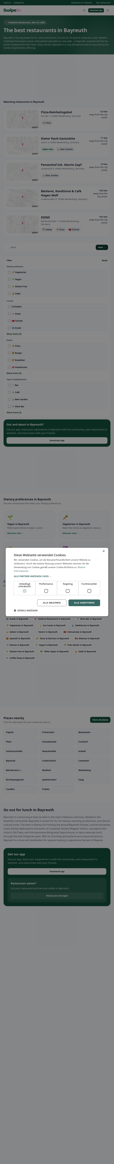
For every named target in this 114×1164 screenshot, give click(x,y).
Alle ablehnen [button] (52, 602)
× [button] (103, 551)
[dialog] (57, 582)
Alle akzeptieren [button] (84, 602)
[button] (57, 576)
